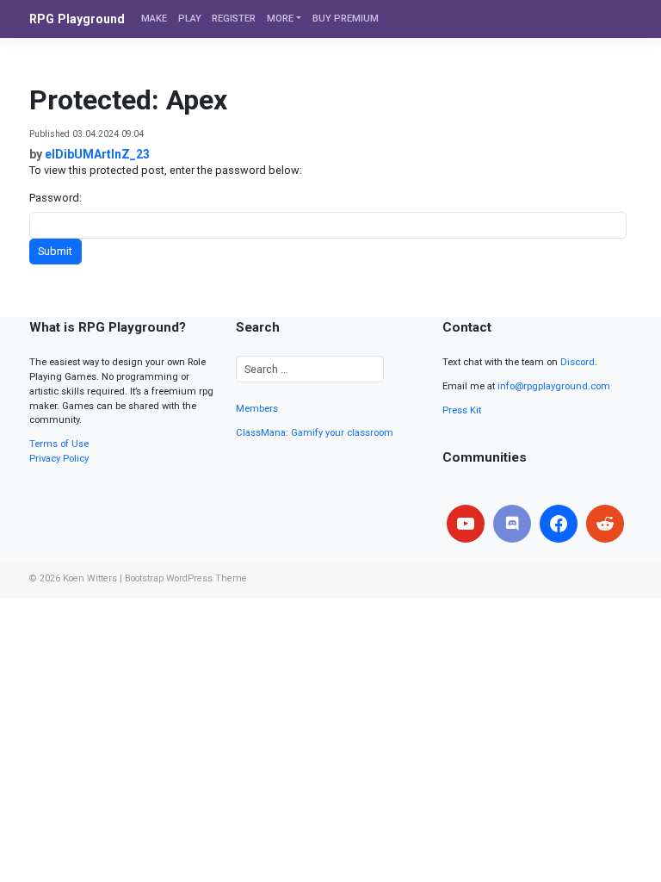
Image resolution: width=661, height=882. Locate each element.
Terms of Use (59, 444)
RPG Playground (77, 19)
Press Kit (461, 410)
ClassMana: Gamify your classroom (314, 432)
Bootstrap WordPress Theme (186, 578)
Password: (55, 197)
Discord (577, 362)
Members (257, 408)
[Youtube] (465, 523)
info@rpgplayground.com (553, 386)
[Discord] (512, 523)
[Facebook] (558, 523)
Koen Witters (90, 578)
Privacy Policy (59, 458)
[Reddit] (605, 523)
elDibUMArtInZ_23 (97, 154)
